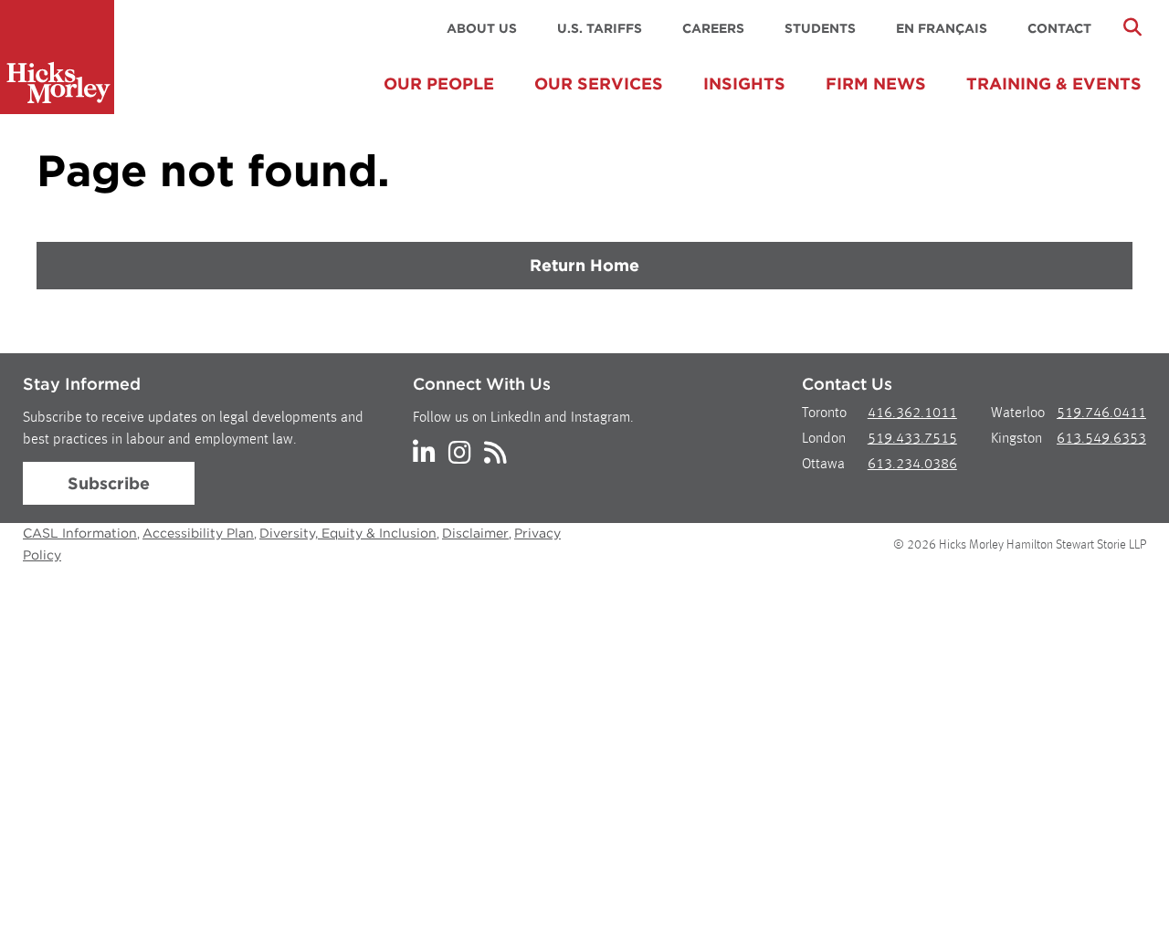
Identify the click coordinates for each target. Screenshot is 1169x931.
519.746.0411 (1101, 413)
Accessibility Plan (198, 533)
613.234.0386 (912, 464)
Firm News (876, 83)
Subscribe (109, 483)
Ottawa (823, 464)
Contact (1059, 28)
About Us (482, 28)
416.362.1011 (912, 413)
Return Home (584, 265)
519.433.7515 (912, 439)
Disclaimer (475, 533)
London (824, 439)
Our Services (598, 83)
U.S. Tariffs (599, 28)
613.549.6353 (1101, 439)
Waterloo (1018, 413)
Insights (744, 83)
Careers (713, 28)
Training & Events (1054, 83)
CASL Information (80, 533)
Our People (439, 83)
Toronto (824, 413)
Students (820, 28)
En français (941, 28)
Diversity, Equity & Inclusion (348, 533)
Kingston (1016, 439)
